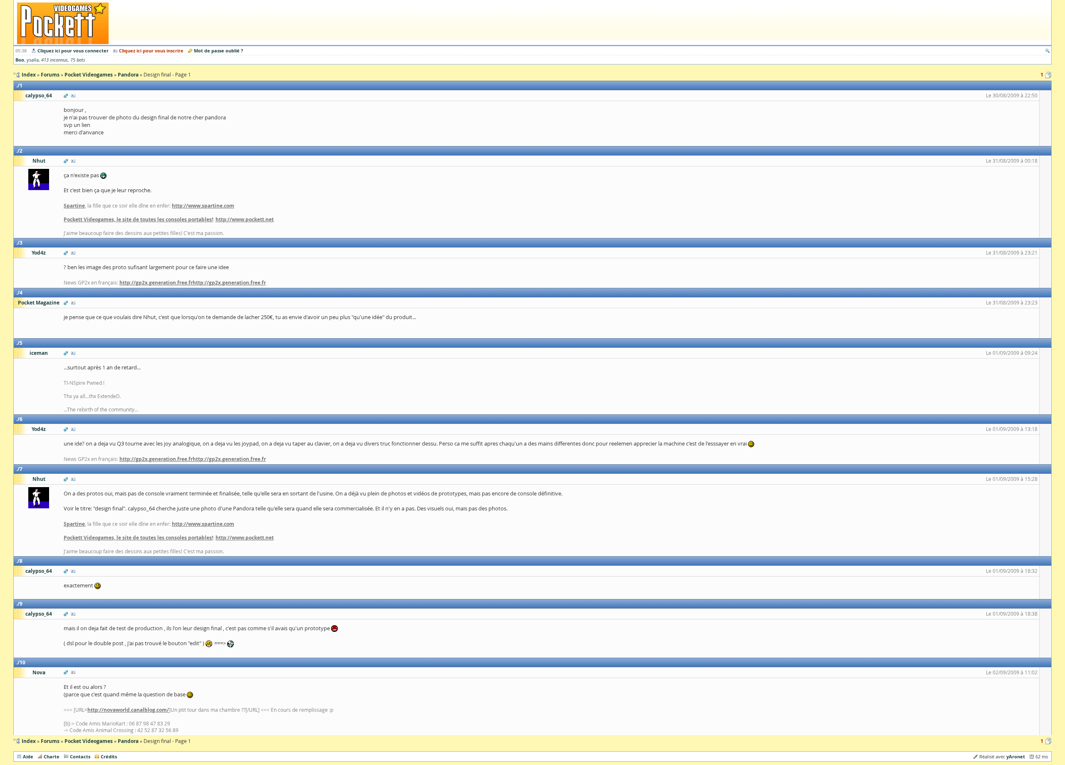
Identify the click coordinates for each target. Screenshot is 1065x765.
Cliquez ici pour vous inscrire (151, 50)
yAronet (1015, 756)
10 (22, 662)
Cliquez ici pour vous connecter (73, 50)
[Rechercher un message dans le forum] (1047, 50)
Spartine (74, 205)
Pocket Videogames (88, 741)
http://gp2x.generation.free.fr (156, 282)
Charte (51, 756)
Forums (50, 741)
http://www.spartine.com (203, 205)
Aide (28, 756)
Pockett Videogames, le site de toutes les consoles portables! (138, 219)
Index (29, 741)
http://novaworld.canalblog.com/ (128, 709)
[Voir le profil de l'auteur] (73, 95)
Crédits (109, 756)
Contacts (80, 756)
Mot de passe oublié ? (218, 50)
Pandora (128, 741)
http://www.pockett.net (244, 219)
